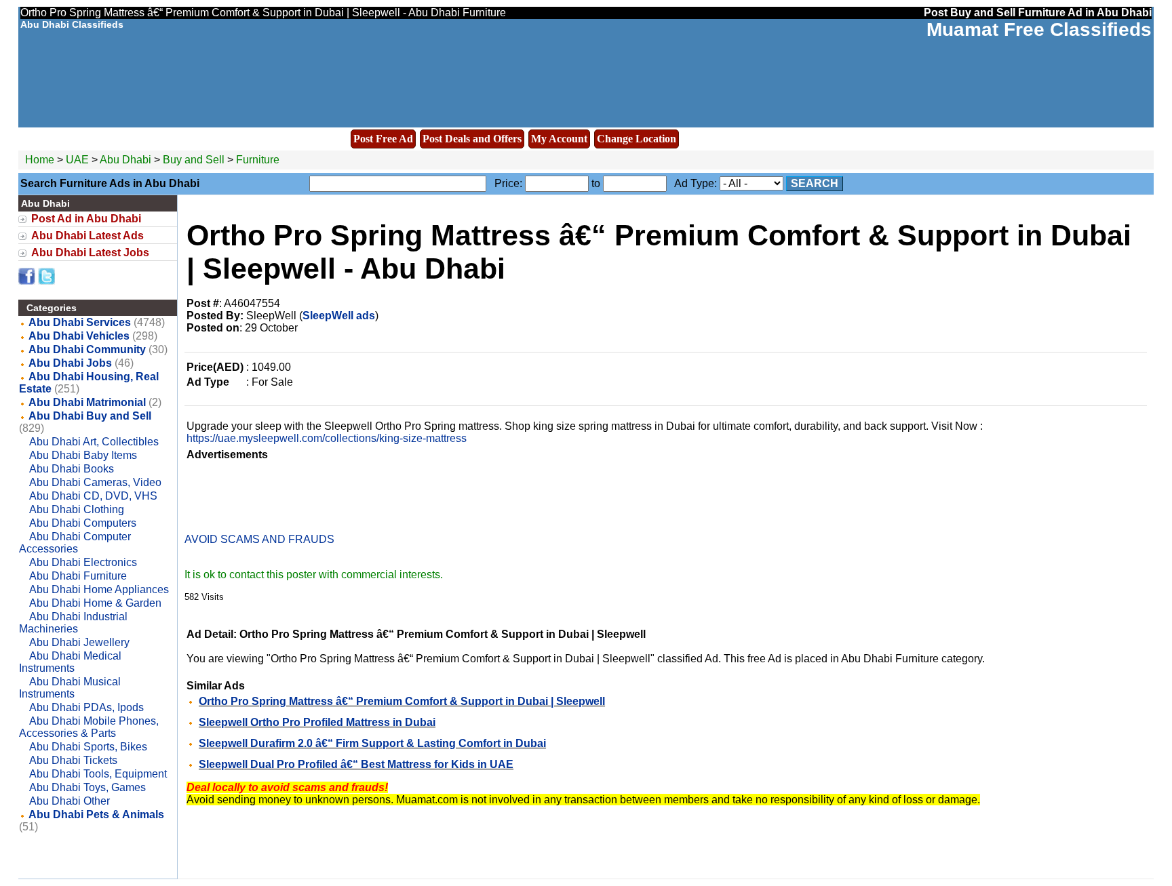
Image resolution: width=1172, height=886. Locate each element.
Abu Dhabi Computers (82, 523)
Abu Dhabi (127, 159)
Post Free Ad (383, 138)
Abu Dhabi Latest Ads (87, 235)
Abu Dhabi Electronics (83, 562)
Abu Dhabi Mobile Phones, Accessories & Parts (89, 727)
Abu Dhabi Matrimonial (87, 402)
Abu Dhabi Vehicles (79, 336)
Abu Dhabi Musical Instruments (70, 688)
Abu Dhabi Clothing (76, 509)
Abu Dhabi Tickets (73, 760)
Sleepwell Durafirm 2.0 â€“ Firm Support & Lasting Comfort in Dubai (372, 743)
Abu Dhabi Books (71, 469)
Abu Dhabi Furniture (78, 576)
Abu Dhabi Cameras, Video (95, 482)
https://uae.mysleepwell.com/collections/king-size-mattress (327, 438)
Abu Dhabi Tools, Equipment (98, 774)
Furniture (257, 159)
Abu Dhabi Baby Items (83, 455)
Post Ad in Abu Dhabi (86, 218)
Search (814, 183)
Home (39, 159)
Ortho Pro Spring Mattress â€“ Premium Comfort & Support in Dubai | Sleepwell (402, 701)
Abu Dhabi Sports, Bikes (88, 746)
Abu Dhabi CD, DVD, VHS (93, 496)
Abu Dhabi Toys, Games (87, 787)
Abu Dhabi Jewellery (79, 642)
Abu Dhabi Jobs (70, 363)
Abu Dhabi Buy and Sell (89, 416)
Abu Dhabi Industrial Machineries (73, 623)
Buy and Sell (193, 159)
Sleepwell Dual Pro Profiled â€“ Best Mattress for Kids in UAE (356, 764)
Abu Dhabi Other (69, 801)
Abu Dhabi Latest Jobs (90, 252)
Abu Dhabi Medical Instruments (70, 662)
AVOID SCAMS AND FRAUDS (259, 539)
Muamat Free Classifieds (1039, 29)
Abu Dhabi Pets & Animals (96, 814)
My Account (559, 138)
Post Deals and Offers (472, 138)
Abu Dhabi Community (87, 349)
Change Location (636, 138)
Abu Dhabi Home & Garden (95, 603)
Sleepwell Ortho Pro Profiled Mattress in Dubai (317, 722)
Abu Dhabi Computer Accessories (75, 543)
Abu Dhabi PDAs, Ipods (86, 707)
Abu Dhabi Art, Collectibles (94, 441)
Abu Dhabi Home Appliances (99, 589)
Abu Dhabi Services (79, 322)
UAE (77, 159)
